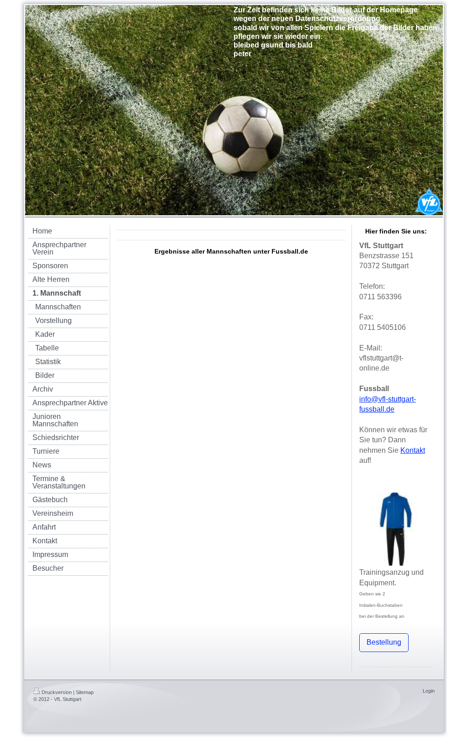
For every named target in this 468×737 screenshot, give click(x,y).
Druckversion (57, 692)
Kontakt (412, 450)
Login (429, 691)
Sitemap (85, 692)
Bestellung (384, 642)
